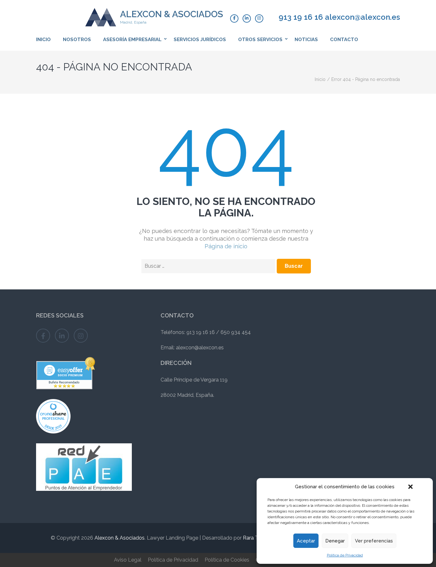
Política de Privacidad (345, 555)
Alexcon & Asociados (171, 14)
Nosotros (77, 39)
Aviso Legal (127, 560)
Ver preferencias (374, 541)
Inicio (43, 39)
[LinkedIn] (247, 18)
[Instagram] (259, 18)
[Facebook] (234, 18)
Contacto (344, 39)
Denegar (335, 541)
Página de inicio (226, 246)
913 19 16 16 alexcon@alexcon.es (339, 17)
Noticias (306, 39)
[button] (410, 486)
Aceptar (306, 541)
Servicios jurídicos (200, 39)
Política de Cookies (227, 560)
